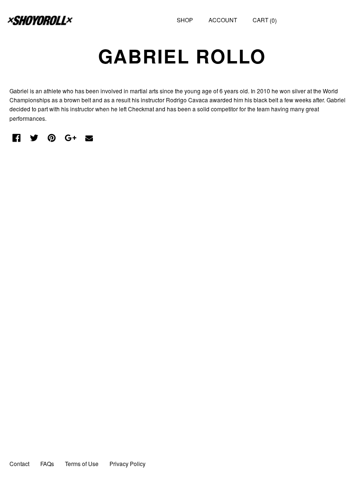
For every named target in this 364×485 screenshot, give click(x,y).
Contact (19, 463)
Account (223, 20)
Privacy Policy (127, 463)
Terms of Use (82, 463)
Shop (185, 20)
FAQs (47, 463)
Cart (265, 20)
